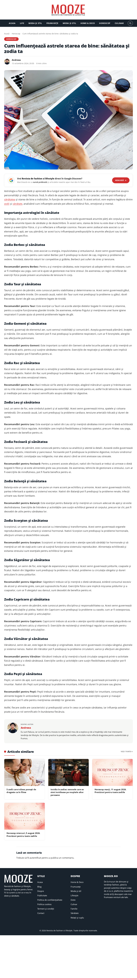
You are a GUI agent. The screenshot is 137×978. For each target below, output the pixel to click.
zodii (6, 203)
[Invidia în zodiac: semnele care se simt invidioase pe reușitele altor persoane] (68, 772)
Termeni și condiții (45, 908)
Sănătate (75, 913)
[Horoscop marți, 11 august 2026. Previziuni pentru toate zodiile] (112, 772)
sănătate (17, 203)
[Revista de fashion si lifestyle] (68, 10)
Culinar (119, 23)
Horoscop (104, 23)
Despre (40, 891)
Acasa (12, 23)
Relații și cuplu (77, 917)
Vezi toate (126, 751)
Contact (40, 913)
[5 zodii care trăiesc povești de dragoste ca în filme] (24, 772)
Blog (39, 886)
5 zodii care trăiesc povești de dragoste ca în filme (21, 791)
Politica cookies (44, 904)
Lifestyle (74, 895)
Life (22, 23)
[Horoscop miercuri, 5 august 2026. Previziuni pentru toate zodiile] (24, 816)
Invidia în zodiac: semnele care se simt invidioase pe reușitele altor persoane (67, 792)
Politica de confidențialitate (49, 900)
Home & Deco (88, 23)
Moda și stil (35, 23)
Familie (74, 908)
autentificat (35, 857)
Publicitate (42, 895)
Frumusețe (52, 23)
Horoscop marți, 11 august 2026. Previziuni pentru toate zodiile (110, 791)
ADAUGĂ (121, 180)
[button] (130, 23)
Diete (73, 900)
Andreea (16, 60)
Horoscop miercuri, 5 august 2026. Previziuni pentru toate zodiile (23, 834)
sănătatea (9, 199)
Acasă (6, 33)
